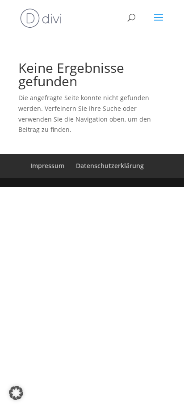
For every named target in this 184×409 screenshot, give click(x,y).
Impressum (47, 165)
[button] (16, 393)
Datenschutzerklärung (110, 165)
